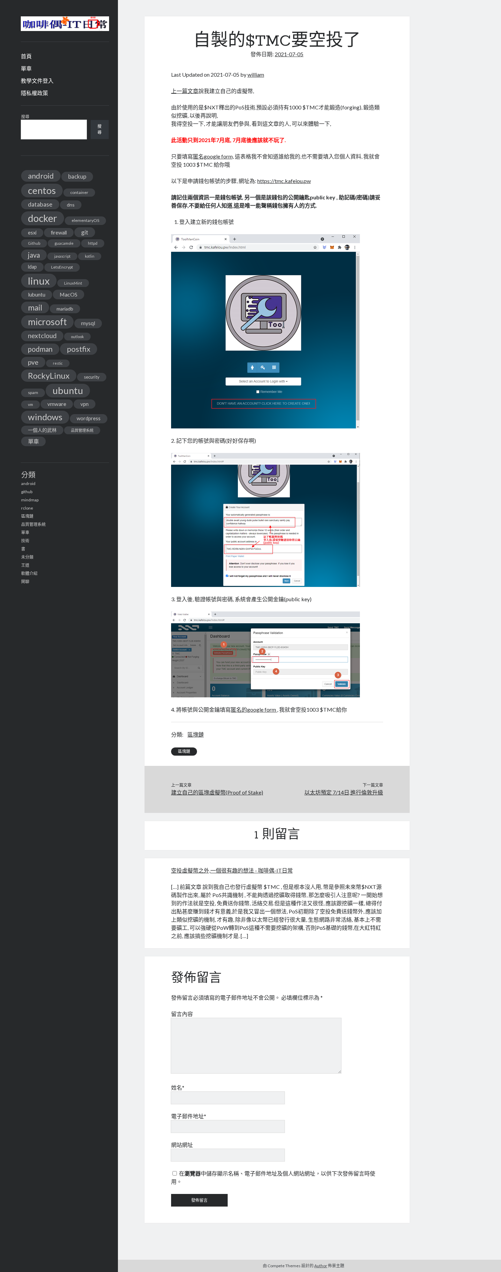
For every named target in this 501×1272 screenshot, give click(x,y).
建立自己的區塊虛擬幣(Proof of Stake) (217, 792)
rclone (27, 508)
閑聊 (25, 581)
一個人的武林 (42, 430)
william (255, 74)
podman (40, 349)
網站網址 (182, 1144)
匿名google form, (213, 156)
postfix (78, 348)
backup (77, 176)
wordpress (89, 418)
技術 (25, 540)
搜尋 (25, 116)
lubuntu (36, 294)
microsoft (47, 321)
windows (45, 417)
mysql (88, 323)
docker (42, 218)
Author (320, 1265)
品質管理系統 (82, 430)
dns (71, 205)
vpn (84, 404)
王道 (25, 565)
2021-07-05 (289, 54)
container (79, 192)
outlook (77, 336)
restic (58, 363)
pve (33, 362)
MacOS (68, 294)
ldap (32, 267)
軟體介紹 (29, 573)
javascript (62, 256)
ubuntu (67, 390)
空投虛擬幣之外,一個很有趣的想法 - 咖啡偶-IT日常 (232, 870)
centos (42, 190)
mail (35, 307)
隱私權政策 (34, 93)
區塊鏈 (27, 516)
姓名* (177, 1087)
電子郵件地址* (188, 1116)
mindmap (30, 499)
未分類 (27, 557)
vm (30, 404)
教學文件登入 (37, 80)
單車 (26, 68)
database (40, 204)
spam (33, 392)
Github (34, 243)
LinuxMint (73, 283)
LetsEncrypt (62, 267)
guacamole (64, 243)
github (26, 491)
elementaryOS (85, 220)
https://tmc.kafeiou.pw (284, 181)
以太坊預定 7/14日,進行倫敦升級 (343, 792)
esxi (32, 233)
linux (39, 281)
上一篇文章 (184, 91)
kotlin (89, 256)
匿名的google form (254, 709)
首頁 (26, 56)
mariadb (65, 309)
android (41, 175)
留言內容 (182, 1014)
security (92, 377)
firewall (59, 232)
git (84, 232)
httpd (92, 243)
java (34, 255)
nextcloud (42, 335)
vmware (56, 404)
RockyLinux (49, 375)
